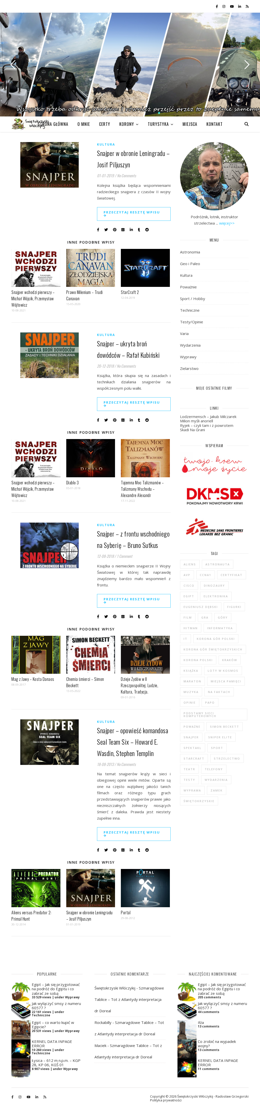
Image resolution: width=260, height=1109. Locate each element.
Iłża (201, 1022)
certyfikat (231, 575)
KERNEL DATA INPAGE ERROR (52, 1043)
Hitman (191, 628)
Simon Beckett (224, 726)
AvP (187, 575)
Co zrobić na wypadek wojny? (217, 1043)
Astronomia (190, 251)
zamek (216, 790)
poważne (192, 726)
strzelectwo (227, 758)
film (188, 617)
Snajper (191, 737)
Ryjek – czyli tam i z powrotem (206, 425)
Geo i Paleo (190, 263)
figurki (234, 607)
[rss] (247, 6)
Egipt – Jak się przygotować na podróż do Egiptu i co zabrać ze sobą (56, 989)
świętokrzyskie (199, 801)
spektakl (193, 748)
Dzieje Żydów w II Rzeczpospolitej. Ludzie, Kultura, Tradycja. (139, 685)
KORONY (126, 124)
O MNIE (83, 124)
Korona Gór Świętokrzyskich (213, 649)
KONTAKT (214, 124)
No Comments (126, 175)
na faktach (219, 692)
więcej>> (227, 223)
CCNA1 (205, 575)
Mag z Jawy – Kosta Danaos (32, 679)
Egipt (189, 596)
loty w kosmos (223, 670)
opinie (190, 702)
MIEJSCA (190, 124)
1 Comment (124, 556)
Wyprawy (188, 356)
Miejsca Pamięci (226, 681)
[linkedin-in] (240, 6)
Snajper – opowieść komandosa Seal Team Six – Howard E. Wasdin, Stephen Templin (132, 742)
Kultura (106, 144)
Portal (126, 912)
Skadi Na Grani (192, 429)
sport (217, 748)
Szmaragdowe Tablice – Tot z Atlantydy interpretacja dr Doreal (129, 999)
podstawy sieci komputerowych (200, 714)
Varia (184, 333)
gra (204, 617)
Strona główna (53, 124)
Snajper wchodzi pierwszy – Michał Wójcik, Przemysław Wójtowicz (33, 298)
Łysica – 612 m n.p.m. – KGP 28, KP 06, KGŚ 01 (56, 1062)
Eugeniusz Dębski (201, 607)
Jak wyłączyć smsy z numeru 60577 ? (56, 1005)
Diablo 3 (72, 483)
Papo (210, 702)
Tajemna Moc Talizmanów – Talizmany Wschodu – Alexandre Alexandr (142, 489)
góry (223, 617)
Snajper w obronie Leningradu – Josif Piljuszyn (89, 915)
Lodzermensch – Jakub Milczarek (208, 416)
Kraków (229, 660)
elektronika (216, 596)
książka (191, 670)
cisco (189, 585)
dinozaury (214, 585)
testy (189, 780)
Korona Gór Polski (216, 639)
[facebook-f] (217, 6)
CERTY (104, 124)
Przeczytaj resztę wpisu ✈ (132, 214)
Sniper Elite (220, 737)
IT (185, 639)
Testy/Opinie (191, 321)
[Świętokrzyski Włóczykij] (30, 124)
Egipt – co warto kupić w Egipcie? (53, 1024)
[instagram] (224, 6)
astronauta (217, 564)
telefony (214, 769)
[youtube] (232, 6)
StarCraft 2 (130, 292)
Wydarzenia (190, 345)
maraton (192, 681)
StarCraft (194, 758)
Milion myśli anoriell (196, 420)
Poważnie (188, 286)
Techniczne (190, 310)
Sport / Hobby (192, 298)
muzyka (191, 692)
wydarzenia (216, 780)
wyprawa (192, 790)
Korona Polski (198, 660)
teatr (189, 769)
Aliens (190, 564)
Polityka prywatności (166, 1100)
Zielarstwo (189, 368)
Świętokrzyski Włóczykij (114, 988)
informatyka (220, 628)
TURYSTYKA (158, 124)
